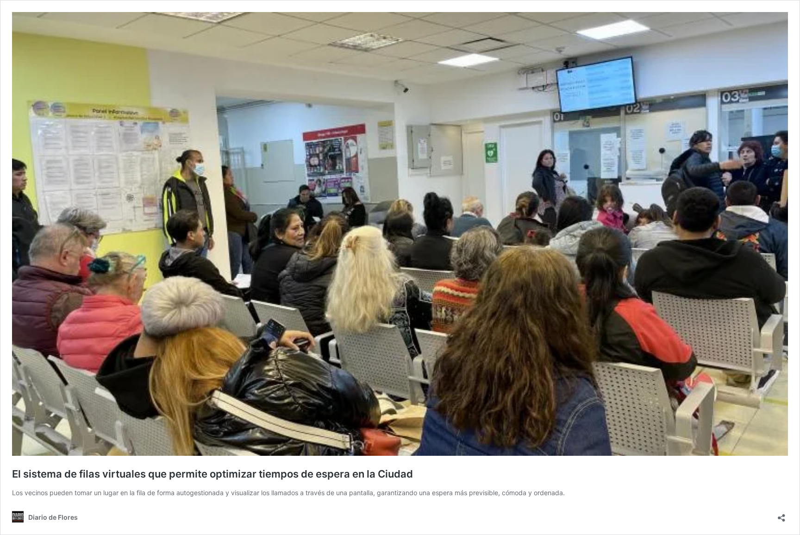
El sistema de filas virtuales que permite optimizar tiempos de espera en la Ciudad (212, 474)
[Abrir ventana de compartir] (781, 515)
